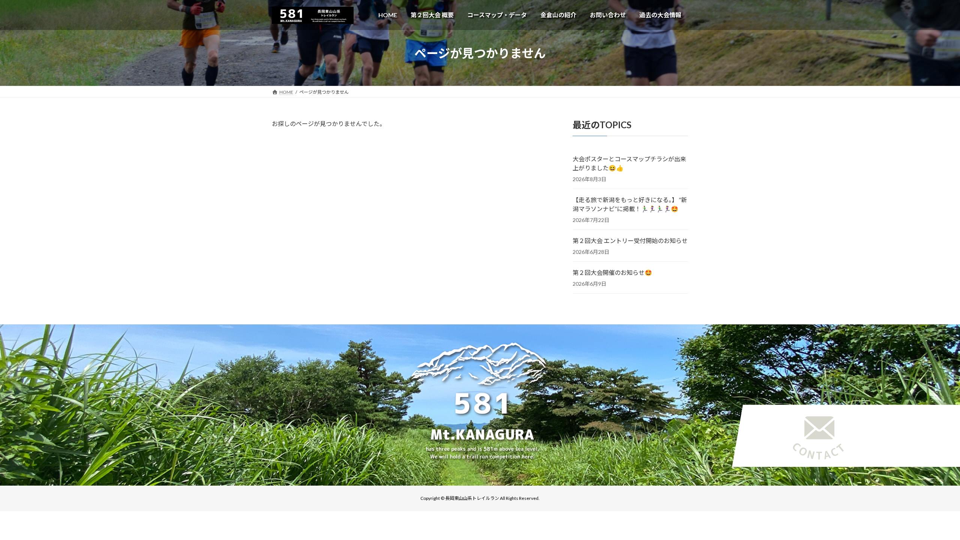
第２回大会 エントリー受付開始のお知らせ (630, 240)
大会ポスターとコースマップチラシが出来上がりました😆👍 (629, 163)
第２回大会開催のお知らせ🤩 (612, 272)
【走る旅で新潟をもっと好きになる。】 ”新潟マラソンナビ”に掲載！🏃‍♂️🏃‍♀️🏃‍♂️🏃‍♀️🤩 (630, 204)
